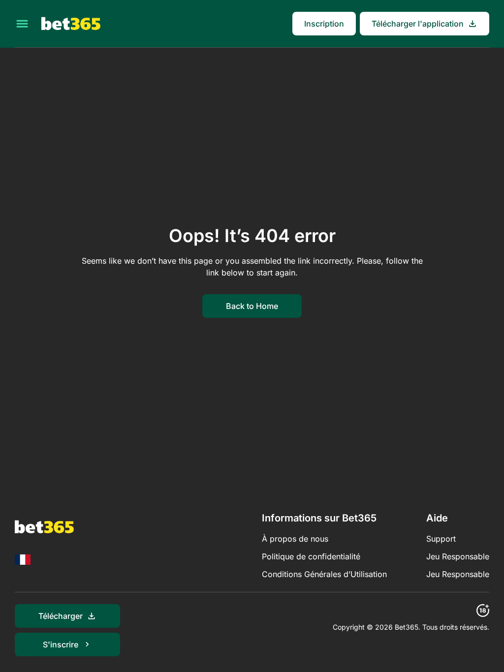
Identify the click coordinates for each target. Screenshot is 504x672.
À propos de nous (295, 539)
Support (441, 539)
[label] (23, 559)
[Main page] (70, 23)
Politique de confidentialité (311, 556)
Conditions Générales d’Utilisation (324, 574)
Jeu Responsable (457, 556)
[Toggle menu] (22, 23)
